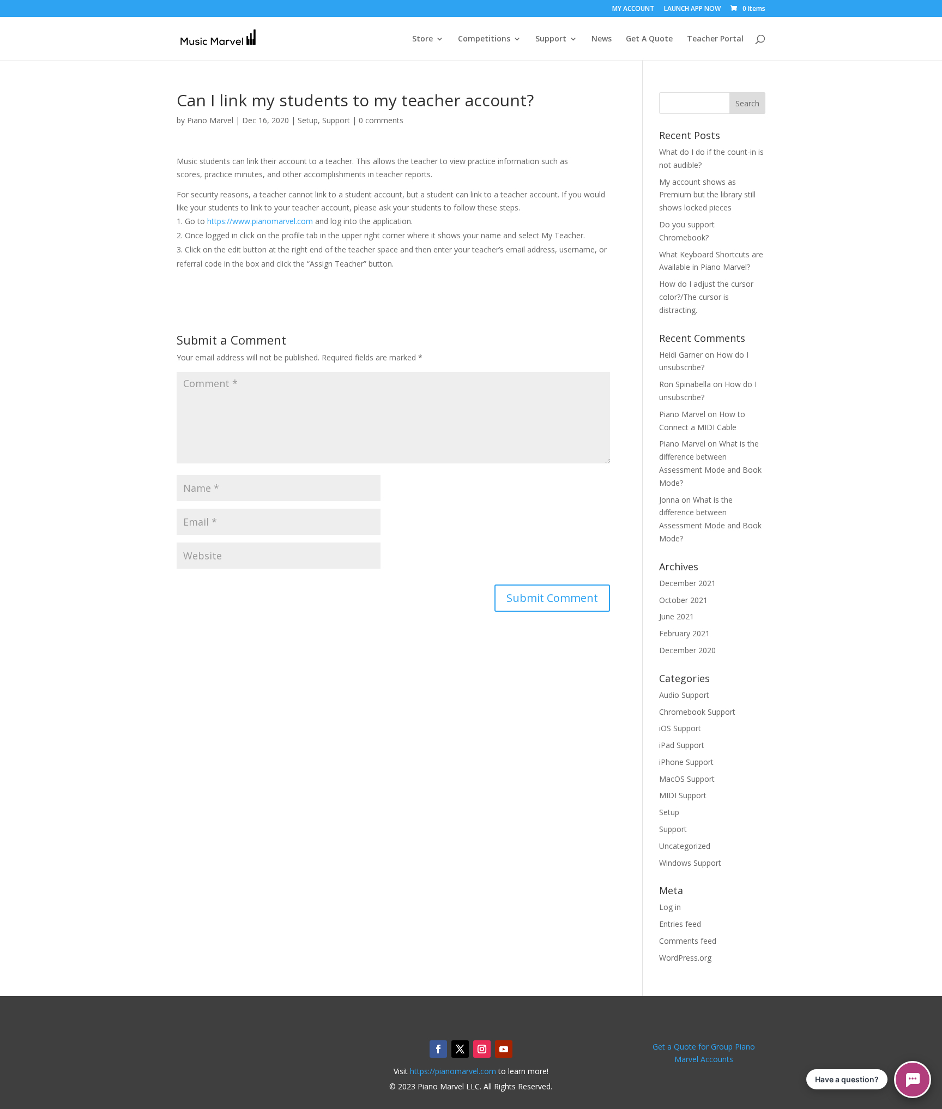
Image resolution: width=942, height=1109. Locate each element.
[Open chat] (912, 1079)
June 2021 (676, 616)
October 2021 (683, 600)
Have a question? (847, 1079)
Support (550, 39)
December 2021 (687, 583)
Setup (308, 120)
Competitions (484, 39)
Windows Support (690, 863)
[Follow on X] (460, 1049)
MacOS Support (687, 779)
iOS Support (680, 728)
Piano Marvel (210, 120)
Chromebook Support (697, 712)
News (601, 39)
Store (422, 39)
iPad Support (681, 745)
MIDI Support (682, 795)
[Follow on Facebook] (438, 1049)
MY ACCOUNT (633, 9)
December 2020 (687, 650)
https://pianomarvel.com (453, 1071)
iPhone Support (686, 762)
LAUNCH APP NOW (692, 9)
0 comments (381, 120)
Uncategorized (684, 846)
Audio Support (684, 695)
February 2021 (684, 633)
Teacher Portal (715, 39)
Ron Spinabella (685, 384)
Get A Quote (649, 39)
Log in (670, 907)
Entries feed (680, 924)
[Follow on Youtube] (503, 1049)
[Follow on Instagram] (482, 1049)
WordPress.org (685, 958)
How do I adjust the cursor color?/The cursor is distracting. (706, 297)
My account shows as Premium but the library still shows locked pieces (707, 195)
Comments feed (687, 941)
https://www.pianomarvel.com (260, 221)
